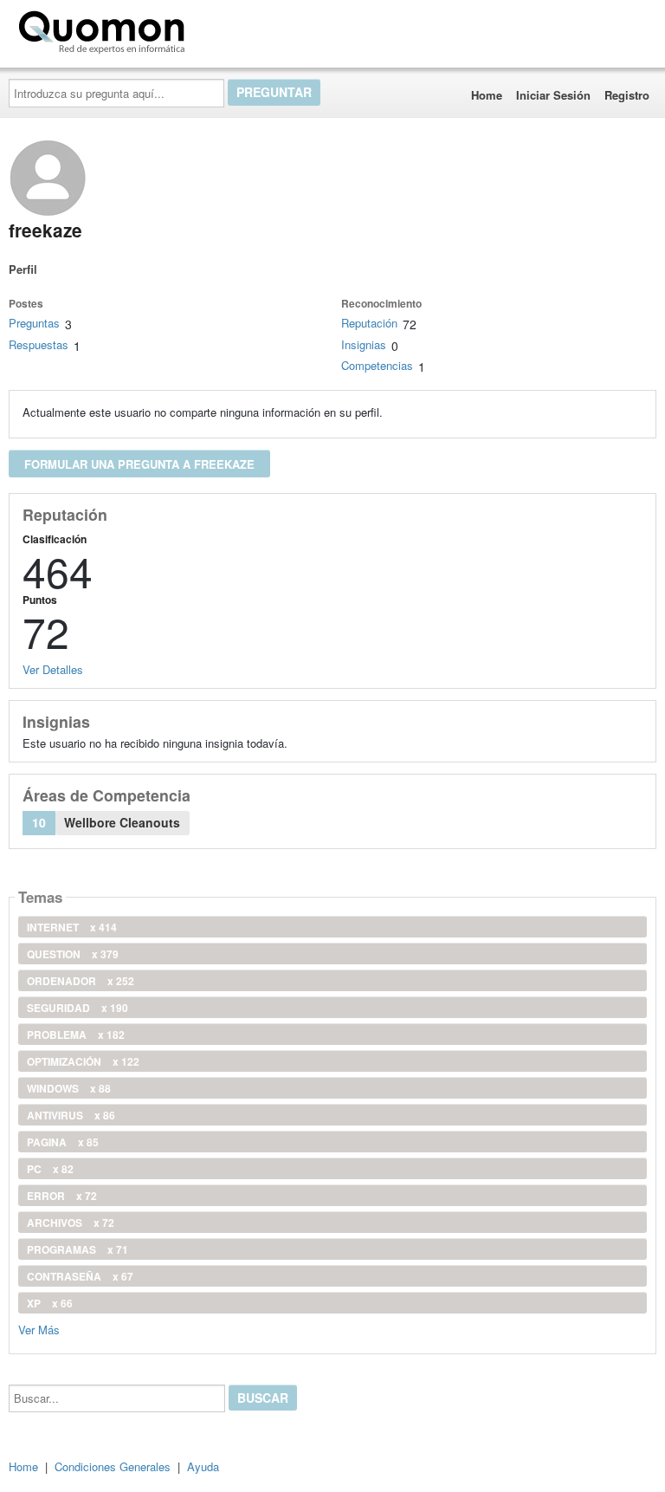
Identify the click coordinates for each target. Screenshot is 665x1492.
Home (486, 95)
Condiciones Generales (113, 1466)
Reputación (369, 323)
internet (72, 927)
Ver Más (39, 1328)
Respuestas (38, 344)
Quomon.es (246, 28)
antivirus (71, 1115)
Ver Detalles (53, 669)
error (62, 1195)
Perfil (23, 269)
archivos (70, 1222)
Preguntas (34, 323)
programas (77, 1249)
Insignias (363, 344)
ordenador (80, 981)
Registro (626, 95)
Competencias (377, 365)
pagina (63, 1142)
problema (76, 1034)
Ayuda (203, 1466)
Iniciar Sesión (553, 95)
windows (69, 1088)
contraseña (80, 1276)
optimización (83, 1061)
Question (73, 954)
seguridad (77, 1007)
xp (50, 1303)
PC (50, 1169)
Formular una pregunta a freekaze (139, 464)
